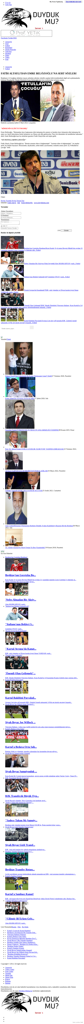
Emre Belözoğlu (27, 203)
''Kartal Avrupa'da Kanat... (20, 648)
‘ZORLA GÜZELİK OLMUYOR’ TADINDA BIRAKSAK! (42, 449)
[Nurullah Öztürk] (20, 428)
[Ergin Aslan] (20, 396)
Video (7, 57)
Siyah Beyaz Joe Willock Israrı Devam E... (20, 704)
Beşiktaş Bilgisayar (25, 991)
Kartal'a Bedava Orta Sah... (21, 746)
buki (82, 1022)
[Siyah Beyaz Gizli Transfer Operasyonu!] (16, 840)
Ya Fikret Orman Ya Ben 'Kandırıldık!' (32, 547)
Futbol (7, 46)
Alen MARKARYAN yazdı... (15, 604)
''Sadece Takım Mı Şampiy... (21, 820)
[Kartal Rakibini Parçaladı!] (16, 693)
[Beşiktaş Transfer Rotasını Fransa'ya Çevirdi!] (16, 865)
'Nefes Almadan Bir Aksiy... (20, 599)
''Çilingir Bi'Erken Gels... (19, 918)
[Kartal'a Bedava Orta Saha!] (16, 742)
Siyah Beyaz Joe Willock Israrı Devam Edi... (22, 952)
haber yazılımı (76, 1022)
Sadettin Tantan (10, 491)
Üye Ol (7, 3)
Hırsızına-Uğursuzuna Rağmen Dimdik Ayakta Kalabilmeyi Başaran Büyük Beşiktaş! (43, 526)
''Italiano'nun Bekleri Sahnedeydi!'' (17, 606)
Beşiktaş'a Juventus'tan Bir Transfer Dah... (21, 933)
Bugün (14, 927)
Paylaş (3, 201)
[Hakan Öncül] (19, 374)
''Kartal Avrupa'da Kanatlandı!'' (16, 631)
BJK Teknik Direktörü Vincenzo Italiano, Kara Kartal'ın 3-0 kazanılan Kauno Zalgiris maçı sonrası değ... (41, 678)
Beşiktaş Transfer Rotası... (20, 869)
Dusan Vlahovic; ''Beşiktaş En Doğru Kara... (22, 944)
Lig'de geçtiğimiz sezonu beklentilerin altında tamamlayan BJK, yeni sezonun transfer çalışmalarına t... (40, 874)
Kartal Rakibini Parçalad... (20, 697)
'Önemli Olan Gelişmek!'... (20, 673)
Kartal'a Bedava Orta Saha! (14, 729)
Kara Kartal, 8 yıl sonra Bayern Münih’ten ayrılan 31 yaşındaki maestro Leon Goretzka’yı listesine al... (40, 580)
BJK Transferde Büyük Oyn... (22, 796)
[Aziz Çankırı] (16, 524)
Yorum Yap (20, 201)
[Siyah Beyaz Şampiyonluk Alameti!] (16, 767)
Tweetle (8, 201)
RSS (15, 38)
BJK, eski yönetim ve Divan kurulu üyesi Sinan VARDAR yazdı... (28, 653)
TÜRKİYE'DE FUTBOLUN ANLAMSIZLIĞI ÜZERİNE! (38, 430)
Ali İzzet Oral (10, 471)
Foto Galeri (9, 971)
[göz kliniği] (26, 36)
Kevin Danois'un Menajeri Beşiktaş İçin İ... (22, 938)
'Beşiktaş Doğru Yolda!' (15, 946)
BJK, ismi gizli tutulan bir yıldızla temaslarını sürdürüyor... (25, 850)
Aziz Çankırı (9, 526)
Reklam (8, 981)
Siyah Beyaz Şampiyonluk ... (21, 771)
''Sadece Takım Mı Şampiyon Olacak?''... (19, 802)
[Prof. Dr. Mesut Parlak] (16, 447)
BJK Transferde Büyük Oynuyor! (17, 778)
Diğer (7, 55)
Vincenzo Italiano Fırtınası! (16, 935)
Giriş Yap (8, 5)
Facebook (4, 38)
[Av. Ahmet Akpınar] (14, 546)
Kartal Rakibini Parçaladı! (14, 680)
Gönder (66, 230)
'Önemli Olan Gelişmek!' (13, 655)
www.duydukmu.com (41, 203)
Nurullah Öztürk (11, 430)
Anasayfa (8, 42)
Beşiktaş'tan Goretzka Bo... (20, 575)
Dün (19, 927)
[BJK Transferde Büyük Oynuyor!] (16, 791)
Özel (7, 44)
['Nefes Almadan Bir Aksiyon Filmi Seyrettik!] (16, 595)
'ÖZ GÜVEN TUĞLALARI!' (24, 398)
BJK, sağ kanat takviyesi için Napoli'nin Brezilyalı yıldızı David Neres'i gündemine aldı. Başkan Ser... (40, 899)
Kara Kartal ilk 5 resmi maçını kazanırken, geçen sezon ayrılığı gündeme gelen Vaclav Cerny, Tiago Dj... (41, 776)
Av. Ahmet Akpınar (12, 547)
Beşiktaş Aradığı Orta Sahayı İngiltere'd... (21, 942)
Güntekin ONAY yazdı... (14, 629)
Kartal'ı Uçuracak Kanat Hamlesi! (19, 931)
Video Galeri (9, 969)
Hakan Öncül (10, 376)
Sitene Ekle (9, 977)
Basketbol (8, 48)
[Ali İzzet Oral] (14, 469)
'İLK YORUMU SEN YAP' (73, 2)
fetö (18, 203)
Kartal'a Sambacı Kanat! (13, 876)
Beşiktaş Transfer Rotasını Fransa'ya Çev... (22, 956)
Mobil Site (8, 975)
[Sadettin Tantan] (22, 489)
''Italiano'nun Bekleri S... (19, 624)
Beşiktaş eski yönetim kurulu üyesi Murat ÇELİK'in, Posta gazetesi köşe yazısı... (33, 825)
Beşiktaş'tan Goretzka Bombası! (16, 557)
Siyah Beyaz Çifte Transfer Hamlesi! (20, 940)
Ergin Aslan (9, 398)
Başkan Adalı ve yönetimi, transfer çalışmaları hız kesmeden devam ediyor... (31, 751)
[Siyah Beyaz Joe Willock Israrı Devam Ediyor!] (16, 718)
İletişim (7, 983)
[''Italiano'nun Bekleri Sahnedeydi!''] (16, 620)
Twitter (10, 38)
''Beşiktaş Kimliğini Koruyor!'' (17, 954)
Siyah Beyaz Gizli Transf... (20, 845)
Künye (7, 979)
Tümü (9, 339)
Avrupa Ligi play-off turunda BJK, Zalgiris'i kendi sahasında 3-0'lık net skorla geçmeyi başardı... (38, 702)
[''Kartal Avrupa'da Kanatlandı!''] (16, 644)
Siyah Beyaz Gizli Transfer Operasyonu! (19, 827)
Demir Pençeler (10, 50)
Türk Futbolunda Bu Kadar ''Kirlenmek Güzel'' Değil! (33, 376)
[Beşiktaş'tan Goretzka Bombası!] (16, 570)
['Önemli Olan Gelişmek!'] (16, 669)
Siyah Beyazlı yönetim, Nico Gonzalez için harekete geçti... (25, 801)
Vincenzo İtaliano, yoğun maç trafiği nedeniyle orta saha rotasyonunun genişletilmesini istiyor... (38, 727)
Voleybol (8, 51)
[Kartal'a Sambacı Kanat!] (16, 889)
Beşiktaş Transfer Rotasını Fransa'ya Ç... (19, 851)
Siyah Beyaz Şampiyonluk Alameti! (17, 753)
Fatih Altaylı (12, 203)
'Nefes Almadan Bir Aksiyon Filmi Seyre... (20, 582)
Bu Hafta (25, 927)
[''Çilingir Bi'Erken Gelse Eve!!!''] (16, 914)
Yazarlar (8, 973)
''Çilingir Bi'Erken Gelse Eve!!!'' (16, 901)
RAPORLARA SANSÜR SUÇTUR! (29, 491)
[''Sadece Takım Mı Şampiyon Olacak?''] (16, 816)
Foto (6, 59)
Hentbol (8, 53)
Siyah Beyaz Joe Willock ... (20, 722)
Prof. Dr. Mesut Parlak (13, 449)
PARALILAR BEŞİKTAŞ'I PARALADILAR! (31, 471)
